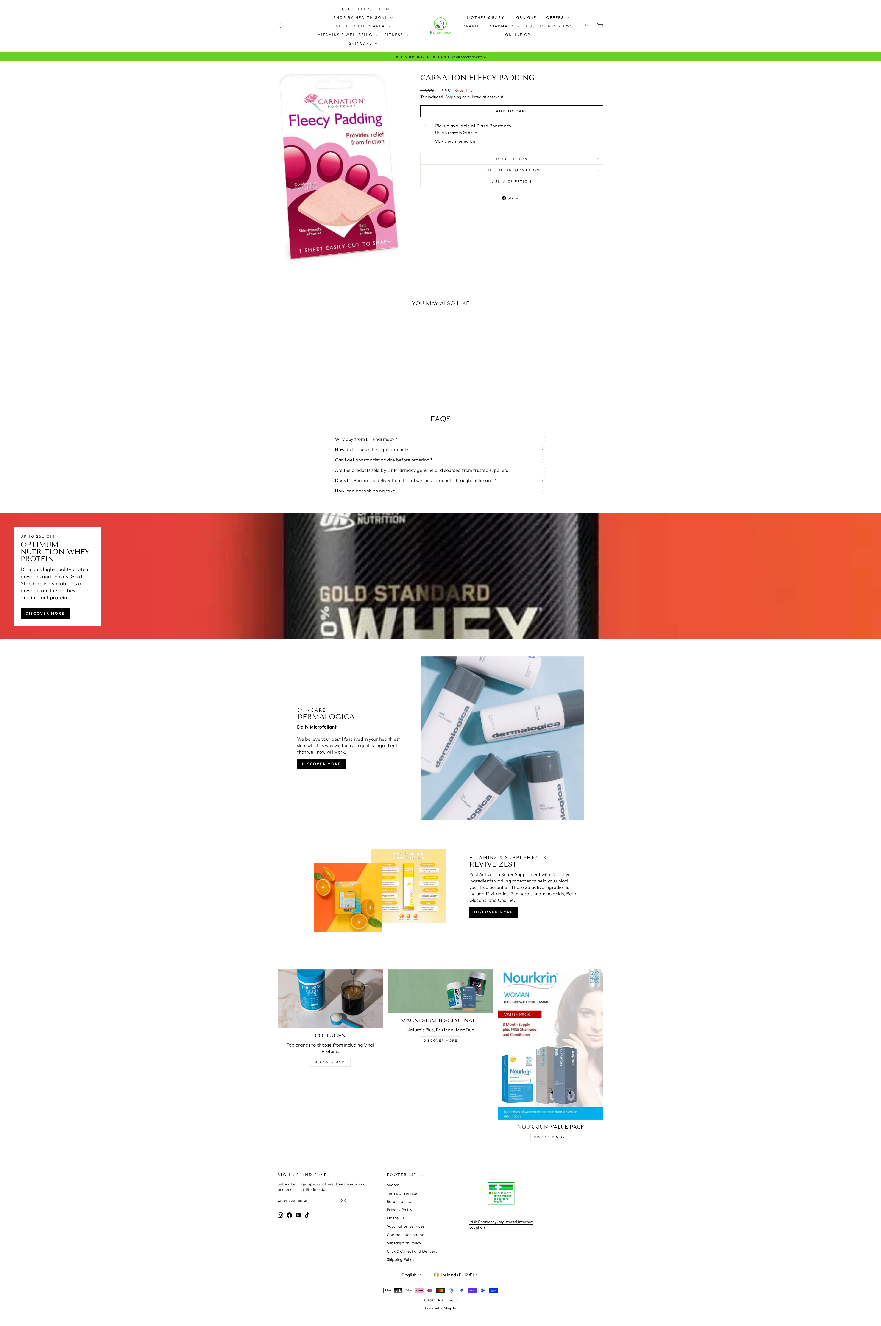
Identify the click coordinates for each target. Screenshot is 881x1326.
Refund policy (399, 1201)
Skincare (361, 43)
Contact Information (405, 1234)
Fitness (394, 34)
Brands (472, 26)
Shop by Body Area (361, 26)
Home (386, 9)
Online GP (518, 34)
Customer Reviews (549, 26)
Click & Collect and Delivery (412, 1251)
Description (512, 158)
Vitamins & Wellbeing (346, 34)
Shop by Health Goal (361, 17)
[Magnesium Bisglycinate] (440, 991)
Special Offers (353, 9)
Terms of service (402, 1193)
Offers (555, 17)
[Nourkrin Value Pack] (550, 1044)
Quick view (316, 370)
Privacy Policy (400, 1209)
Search (393, 1184)
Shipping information (512, 170)
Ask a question (512, 181)
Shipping (453, 96)
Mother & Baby (486, 17)
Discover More (45, 613)
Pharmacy (502, 26)
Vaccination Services (405, 1226)
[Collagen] (330, 998)
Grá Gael (527, 17)
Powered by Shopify (440, 1308)
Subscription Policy (404, 1242)
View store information (455, 141)
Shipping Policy (401, 1259)
